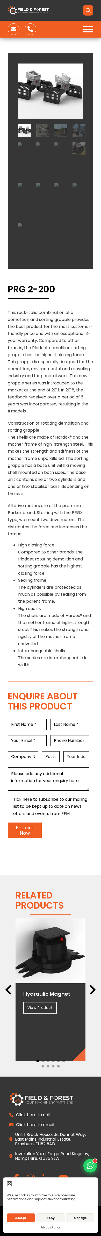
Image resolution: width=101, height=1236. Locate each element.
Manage (80, 1218)
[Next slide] (91, 989)
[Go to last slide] (9, 989)
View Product (40, 1007)
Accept (20, 1218)
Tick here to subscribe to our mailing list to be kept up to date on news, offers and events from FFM (50, 806)
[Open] (88, 29)
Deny (50, 1218)
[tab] (37, 1061)
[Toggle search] (88, 10)
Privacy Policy (50, 1228)
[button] (9, 1183)
